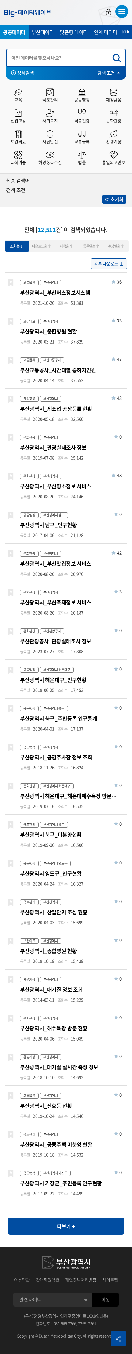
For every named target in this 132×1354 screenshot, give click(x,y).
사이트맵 (110, 1280)
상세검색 (25, 72)
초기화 (117, 199)
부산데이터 (43, 32)
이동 (105, 1299)
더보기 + (66, 1226)
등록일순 (89, 246)
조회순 (14, 246)
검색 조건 (106, 72)
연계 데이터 (105, 32)
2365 (82, 1323)
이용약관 (22, 1280)
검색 (118, 58)
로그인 (108, 12)
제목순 (64, 246)
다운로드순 (39, 246)
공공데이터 (14, 32)
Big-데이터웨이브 (28, 13)
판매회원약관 (47, 1280)
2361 (92, 1323)
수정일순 (114, 246)
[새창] (66, 1263)
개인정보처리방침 (80, 1280)
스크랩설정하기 (11, 283)
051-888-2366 (65, 1323)
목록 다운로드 (106, 263)
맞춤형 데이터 (74, 32)
